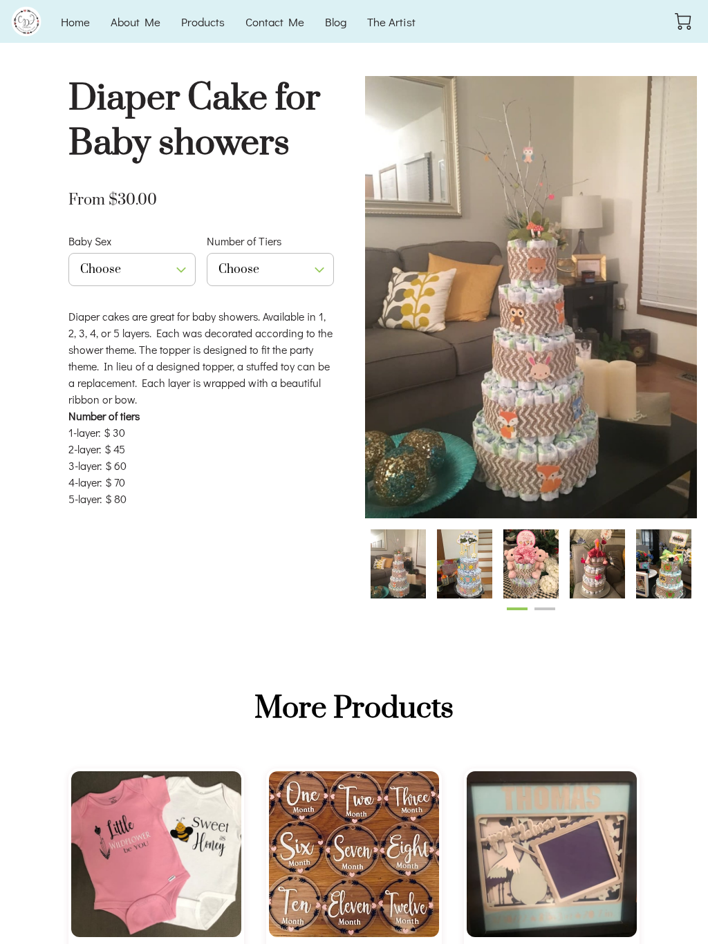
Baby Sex (89, 240)
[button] (132, 269)
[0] (683, 21)
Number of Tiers (244, 240)
